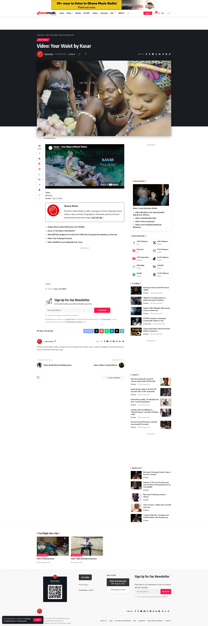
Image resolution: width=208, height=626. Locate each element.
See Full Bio (96, 217)
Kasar (56, 289)
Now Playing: (84, 585)
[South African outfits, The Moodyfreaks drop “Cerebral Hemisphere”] (165, 402)
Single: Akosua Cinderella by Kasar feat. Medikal (66, 227)
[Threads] (161, 274)
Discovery (148, 324)
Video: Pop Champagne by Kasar (60, 238)
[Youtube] (141, 258)
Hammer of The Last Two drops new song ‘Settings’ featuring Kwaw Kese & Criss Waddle (157, 484)
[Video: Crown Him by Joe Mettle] (151, 195)
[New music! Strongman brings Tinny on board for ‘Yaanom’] (136, 475)
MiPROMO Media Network (55, 621)
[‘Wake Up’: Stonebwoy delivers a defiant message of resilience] (136, 301)
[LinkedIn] (120, 341)
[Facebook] (104, 341)
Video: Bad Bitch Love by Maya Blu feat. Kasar (65, 242)
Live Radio (85, 577)
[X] (161, 242)
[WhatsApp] (141, 266)
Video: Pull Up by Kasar (45, 559)
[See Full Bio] (103, 217)
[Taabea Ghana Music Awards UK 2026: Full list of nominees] (136, 332)
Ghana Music (48, 54)
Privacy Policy (106, 319)
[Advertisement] (104, 23)
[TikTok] (117, 341)
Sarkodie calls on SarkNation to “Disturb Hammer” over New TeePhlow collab (144, 412)
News (147, 313)
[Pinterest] (114, 341)
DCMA (69, 623)
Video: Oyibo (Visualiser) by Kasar (84, 559)
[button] (37, 620)
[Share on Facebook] (146, 54)
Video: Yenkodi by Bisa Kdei (145, 218)
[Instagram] (111, 341)
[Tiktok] (161, 258)
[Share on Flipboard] (39, 163)
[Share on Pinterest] (152, 54)
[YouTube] (107, 341)
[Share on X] (149, 54)
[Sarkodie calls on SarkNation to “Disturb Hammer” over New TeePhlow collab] (165, 413)
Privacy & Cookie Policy (58, 623)
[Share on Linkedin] (159, 54)
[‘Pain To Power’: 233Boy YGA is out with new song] (136, 508)
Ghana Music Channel (75, 322)
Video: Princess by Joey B (144, 221)
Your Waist (62, 289)
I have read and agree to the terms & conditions (63, 315)
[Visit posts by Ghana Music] (39, 341)
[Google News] (144, 611)
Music (147, 293)
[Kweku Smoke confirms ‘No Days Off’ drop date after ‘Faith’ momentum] (165, 392)
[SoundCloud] (123, 341)
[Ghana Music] (46, 13)
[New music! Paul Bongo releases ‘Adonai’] (136, 497)
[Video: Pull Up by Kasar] (53, 546)
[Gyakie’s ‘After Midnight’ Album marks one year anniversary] (136, 311)
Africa (134, 405)
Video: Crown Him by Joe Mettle (145, 208)
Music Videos (43, 40)
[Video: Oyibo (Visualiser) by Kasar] (87, 546)
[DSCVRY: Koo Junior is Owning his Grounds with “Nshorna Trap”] (136, 321)
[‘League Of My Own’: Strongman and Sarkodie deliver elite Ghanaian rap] (136, 518)
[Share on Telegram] (162, 54)
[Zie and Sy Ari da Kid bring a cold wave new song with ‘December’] (165, 425)
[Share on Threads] (166, 54)
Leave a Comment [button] (114, 378)
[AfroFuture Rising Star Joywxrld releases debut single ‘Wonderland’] (165, 382)
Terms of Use (22, 621)
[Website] (102, 341)
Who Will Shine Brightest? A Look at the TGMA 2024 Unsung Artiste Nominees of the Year (82, 234)
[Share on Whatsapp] (156, 54)
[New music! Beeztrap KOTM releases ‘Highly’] (136, 290)
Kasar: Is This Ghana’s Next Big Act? (61, 231)
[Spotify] (141, 274)
